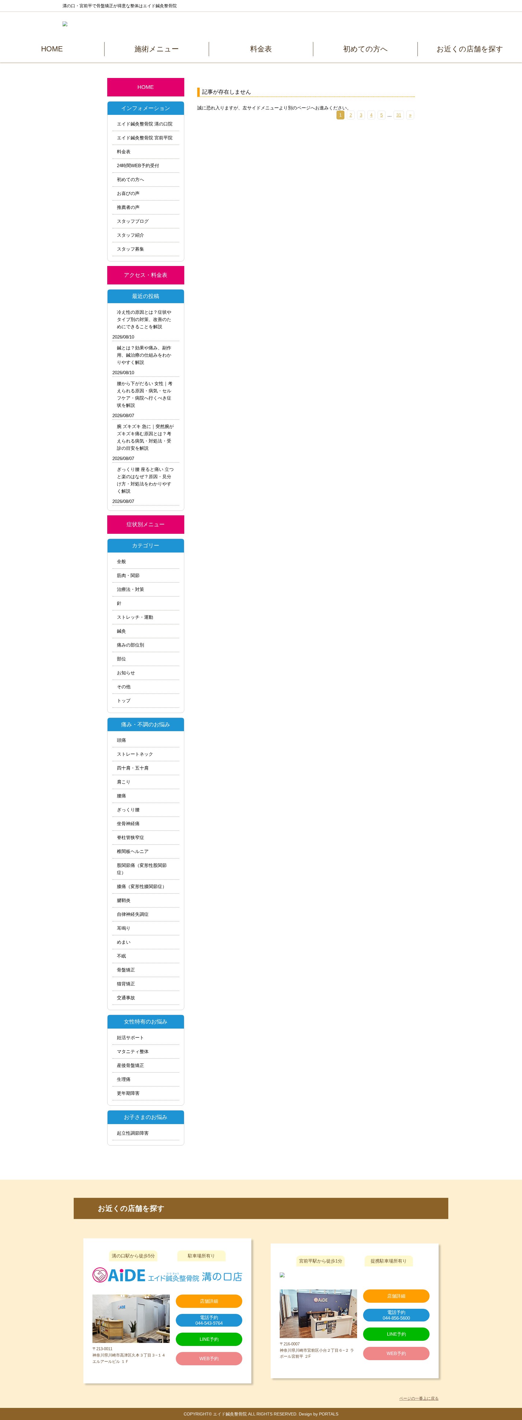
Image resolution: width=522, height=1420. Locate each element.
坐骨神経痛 (128, 823)
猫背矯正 (126, 983)
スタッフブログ (133, 221)
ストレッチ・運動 (135, 617)
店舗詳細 (209, 1301)
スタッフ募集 (130, 248)
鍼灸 (121, 631)
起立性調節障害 (133, 1133)
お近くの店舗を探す (470, 49)
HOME (52, 49)
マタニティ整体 (133, 1051)
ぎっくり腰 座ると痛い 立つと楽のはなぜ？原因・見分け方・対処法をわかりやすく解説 (145, 480)
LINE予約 (396, 1334)
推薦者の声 (128, 207)
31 (398, 115)
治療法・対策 (130, 589)
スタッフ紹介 (130, 235)
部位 (121, 658)
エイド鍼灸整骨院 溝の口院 (144, 123)
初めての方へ (365, 49)
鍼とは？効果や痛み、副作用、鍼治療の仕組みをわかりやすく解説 (144, 355)
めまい (123, 942)
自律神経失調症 (133, 914)
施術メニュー (156, 49)
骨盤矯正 (126, 969)
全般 (121, 561)
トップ (123, 700)
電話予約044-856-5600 (396, 1315)
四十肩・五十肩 (133, 767)
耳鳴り (123, 928)
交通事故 (126, 997)
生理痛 (123, 1079)
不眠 (121, 955)
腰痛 (121, 795)
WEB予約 (209, 1358)
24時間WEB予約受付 (138, 165)
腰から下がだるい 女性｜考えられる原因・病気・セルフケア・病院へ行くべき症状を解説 (144, 394)
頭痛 (121, 740)
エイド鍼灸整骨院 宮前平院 (144, 137)
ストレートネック (135, 754)
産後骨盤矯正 (130, 1065)
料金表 (261, 49)
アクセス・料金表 (145, 275)
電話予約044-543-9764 (209, 1320)
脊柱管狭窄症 (130, 837)
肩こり (123, 781)
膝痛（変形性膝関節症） (142, 886)
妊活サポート (130, 1037)
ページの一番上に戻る (419, 1398)
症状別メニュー (146, 524)
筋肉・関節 (128, 575)
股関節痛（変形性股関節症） (142, 869)
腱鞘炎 (123, 900)
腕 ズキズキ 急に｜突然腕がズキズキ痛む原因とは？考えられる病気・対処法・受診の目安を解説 (145, 437)
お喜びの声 (128, 193)
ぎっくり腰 (128, 809)
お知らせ (126, 672)
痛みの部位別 (130, 644)
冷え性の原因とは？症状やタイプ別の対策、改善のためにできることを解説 (144, 319)
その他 (123, 686)
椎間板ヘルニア (133, 851)
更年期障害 (128, 1093)
